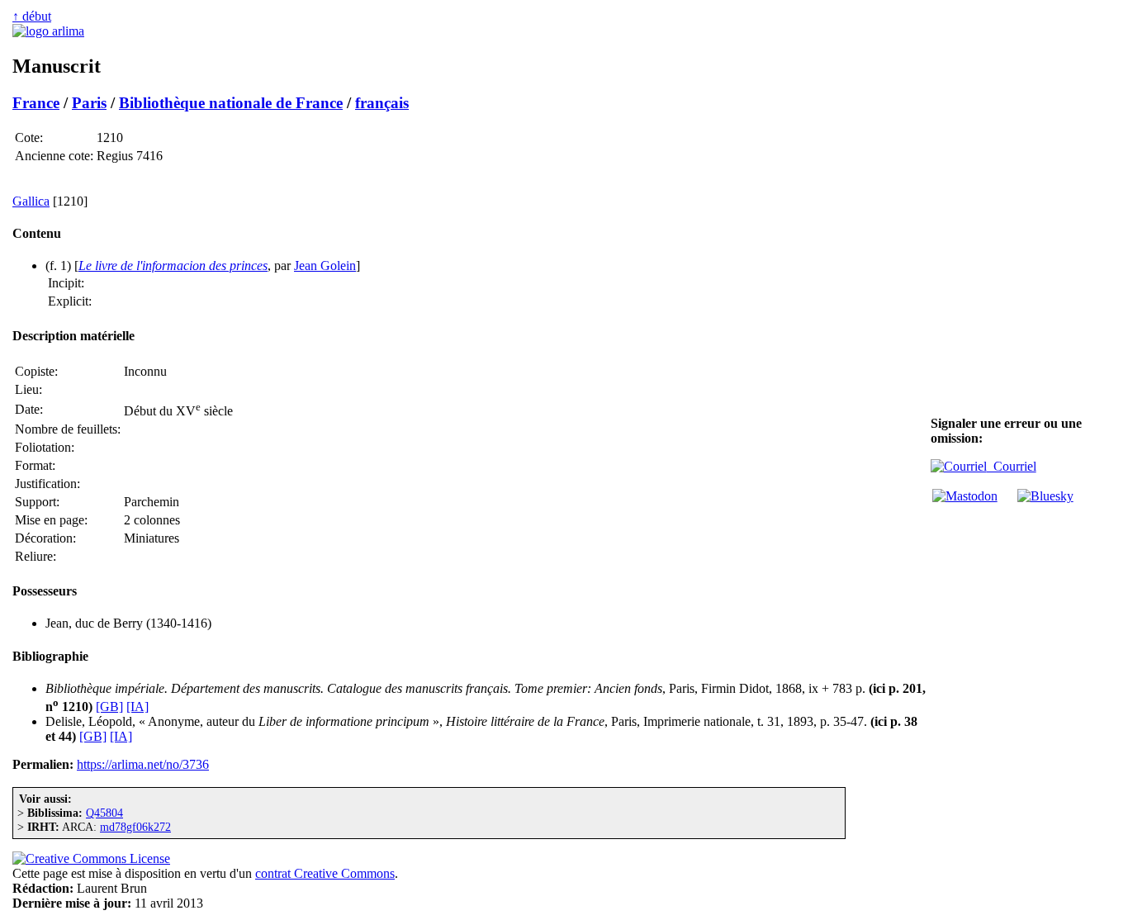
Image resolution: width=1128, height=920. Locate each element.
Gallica (31, 201)
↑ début (31, 16)
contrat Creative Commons (325, 873)
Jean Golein (325, 265)
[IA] (137, 706)
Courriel (1011, 466)
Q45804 (104, 812)
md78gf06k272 (135, 826)
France (35, 102)
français (382, 102)
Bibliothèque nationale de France (231, 102)
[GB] (109, 706)
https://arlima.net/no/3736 (143, 764)
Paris (89, 102)
